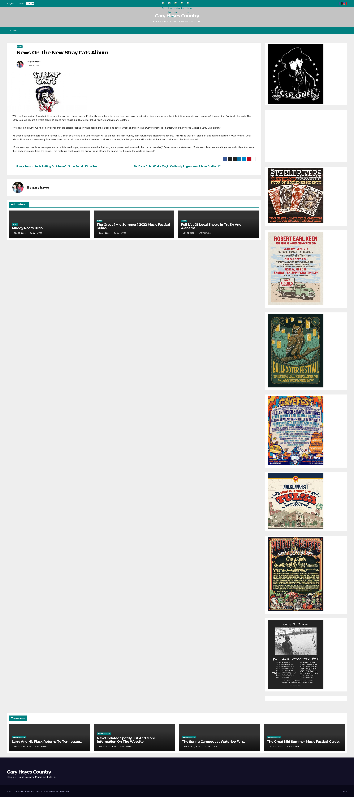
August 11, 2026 (192, 747)
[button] (340, 30)
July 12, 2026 (276, 747)
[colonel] (295, 73)
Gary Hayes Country (177, 16)
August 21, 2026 (23, 747)
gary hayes (35, 62)
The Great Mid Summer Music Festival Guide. (303, 742)
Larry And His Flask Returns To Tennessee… (47, 742)
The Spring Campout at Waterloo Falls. (213, 742)
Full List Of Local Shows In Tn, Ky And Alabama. (211, 226)
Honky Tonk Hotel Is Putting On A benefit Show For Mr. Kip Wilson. (57, 166)
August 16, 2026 (108, 747)
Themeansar (63, 791)
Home (13, 30)
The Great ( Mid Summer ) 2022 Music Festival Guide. (133, 226)
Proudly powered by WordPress (21, 791)
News (19, 46)
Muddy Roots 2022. (27, 228)
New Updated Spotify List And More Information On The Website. (126, 740)
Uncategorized (19, 737)
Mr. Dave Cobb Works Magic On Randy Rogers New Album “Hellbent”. (177, 166)
